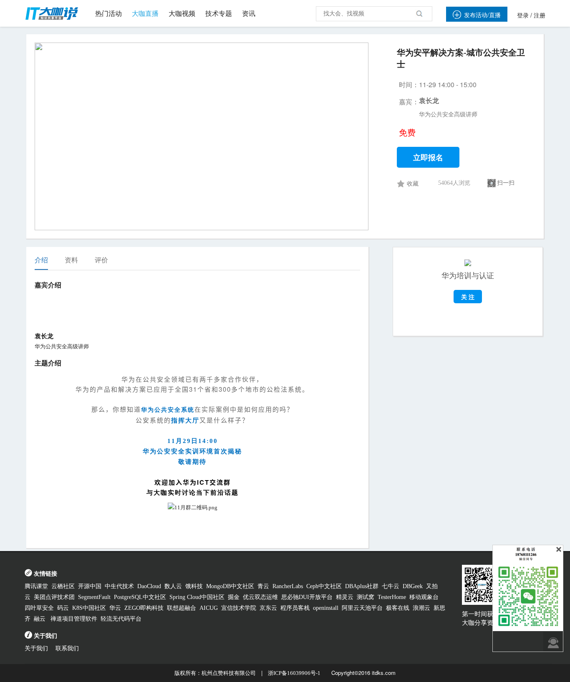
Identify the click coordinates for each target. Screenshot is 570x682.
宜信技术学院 (238, 608)
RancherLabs (287, 586)
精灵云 (344, 597)
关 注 (467, 296)
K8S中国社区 (89, 608)
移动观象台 (424, 597)
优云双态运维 (260, 597)
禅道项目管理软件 (73, 619)
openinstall (325, 608)
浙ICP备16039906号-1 (294, 673)
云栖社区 (63, 586)
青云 (263, 586)
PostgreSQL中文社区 (140, 597)
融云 (40, 619)
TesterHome (392, 597)
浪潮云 (421, 608)
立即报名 (428, 157)
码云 (63, 608)
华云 (115, 608)
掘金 (234, 597)
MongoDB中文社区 (230, 586)
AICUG (208, 608)
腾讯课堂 (36, 586)
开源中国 (89, 586)
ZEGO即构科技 (144, 608)
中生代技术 (119, 586)
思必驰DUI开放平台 (307, 597)
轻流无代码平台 (121, 619)
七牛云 (390, 586)
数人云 (173, 586)
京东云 (268, 608)
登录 (523, 16)
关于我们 (36, 648)
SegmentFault (94, 597)
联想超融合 (181, 608)
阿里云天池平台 (362, 608)
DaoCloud (149, 586)
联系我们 (67, 648)
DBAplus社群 (361, 586)
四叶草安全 (39, 608)
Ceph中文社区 (324, 586)
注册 (539, 16)
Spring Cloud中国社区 (196, 597)
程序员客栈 (295, 608)
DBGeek (413, 586)
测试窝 (365, 597)
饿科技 (194, 586)
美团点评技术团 (54, 597)
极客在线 (397, 608)
